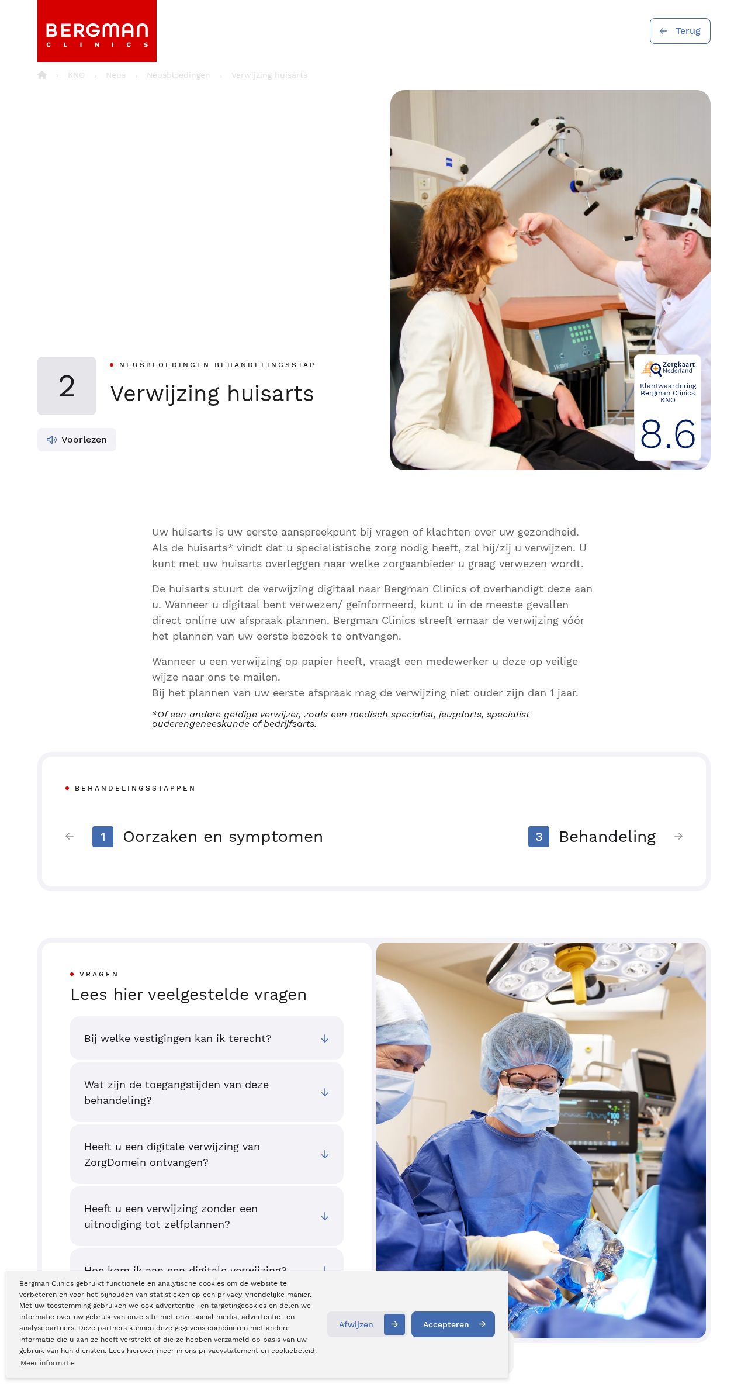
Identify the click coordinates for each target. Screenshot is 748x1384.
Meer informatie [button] (47, 1363)
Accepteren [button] (446, 1324)
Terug (688, 30)
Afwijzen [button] (356, 1324)
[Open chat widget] (723, 1353)
